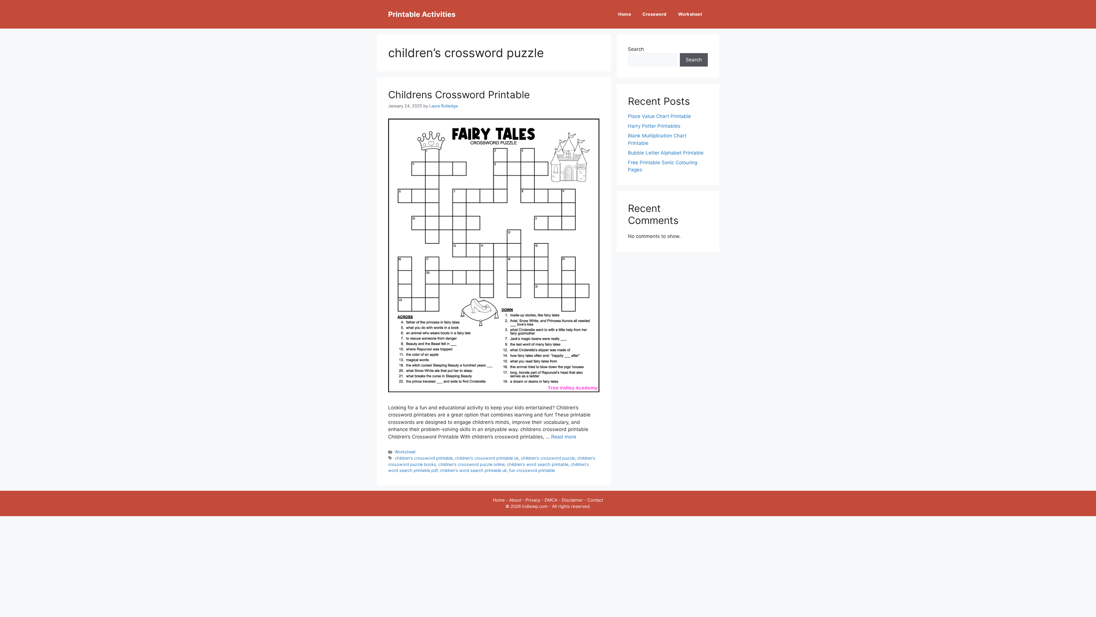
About (515, 500)
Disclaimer (572, 500)
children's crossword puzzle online (471, 464)
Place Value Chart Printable (659, 116)
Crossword (654, 14)
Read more (563, 437)
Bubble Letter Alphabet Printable (666, 153)
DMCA (551, 500)
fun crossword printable (532, 470)
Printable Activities (422, 14)
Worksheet (690, 14)
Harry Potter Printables (654, 126)
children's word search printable (537, 464)
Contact (595, 500)
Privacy (532, 500)
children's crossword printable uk (487, 458)
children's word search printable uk (473, 470)
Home (624, 14)
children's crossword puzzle (548, 458)
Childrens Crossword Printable (459, 95)
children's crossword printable (424, 458)
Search (636, 49)
